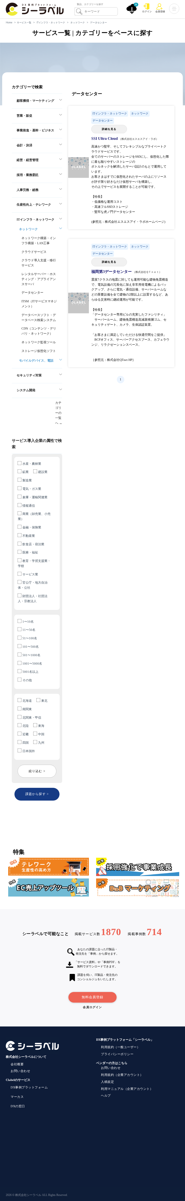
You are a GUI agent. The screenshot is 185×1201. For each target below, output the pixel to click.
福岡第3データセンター (112, 272)
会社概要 (17, 1064)
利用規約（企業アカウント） (122, 1075)
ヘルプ (106, 1095)
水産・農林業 (31, 464)
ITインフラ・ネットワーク (51, 22)
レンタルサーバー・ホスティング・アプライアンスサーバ (38, 279)
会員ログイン (92, 1007)
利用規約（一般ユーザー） (120, 1047)
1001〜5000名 (32, 663)
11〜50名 (28, 630)
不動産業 (28, 536)
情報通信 (28, 505)
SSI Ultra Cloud (105, 138)
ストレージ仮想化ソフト (38, 351)
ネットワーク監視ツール (38, 342)
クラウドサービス (33, 252)
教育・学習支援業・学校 (34, 563)
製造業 (27, 480)
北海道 (27, 700)
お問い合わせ (20, 1071)
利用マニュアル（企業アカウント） (127, 1089)
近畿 (25, 734)
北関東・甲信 (31, 717)
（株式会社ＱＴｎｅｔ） (147, 271)
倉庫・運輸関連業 (34, 497)
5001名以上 (30, 672)
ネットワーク (77, 22)
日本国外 (28, 751)
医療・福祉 (30, 552)
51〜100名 (29, 638)
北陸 (25, 726)
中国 (41, 734)
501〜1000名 (31, 655)
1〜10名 (28, 621)
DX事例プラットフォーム (29, 1087)
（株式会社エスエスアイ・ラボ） (139, 138)
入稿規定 (107, 1082)
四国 (25, 742)
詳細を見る (109, 129)
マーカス (17, 1097)
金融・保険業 (31, 527)
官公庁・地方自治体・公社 (32, 585)
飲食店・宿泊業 (33, 544)
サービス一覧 (24, 22)
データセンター (98, 22)
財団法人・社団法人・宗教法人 (32, 598)
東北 (44, 700)
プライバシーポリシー (117, 1054)
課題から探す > (36, 794)
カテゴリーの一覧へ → (58, 413)
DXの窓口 (18, 1106)
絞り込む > (37, 771)
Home (9, 22)
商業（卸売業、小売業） (34, 516)
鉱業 (25, 472)
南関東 (27, 709)
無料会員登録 (92, 997)
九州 (41, 742)
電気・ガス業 (31, 489)
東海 (41, 726)
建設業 (42, 472)
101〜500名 (30, 646)
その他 (27, 680)
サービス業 (30, 574)
